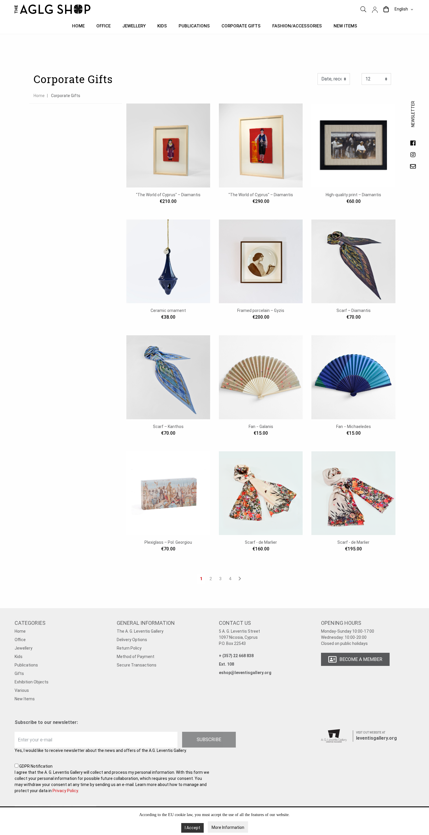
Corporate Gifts (241, 26)
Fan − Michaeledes (353, 426)
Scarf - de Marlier (261, 542)
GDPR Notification (112, 778)
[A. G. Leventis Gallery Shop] (52, 9)
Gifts (19, 673)
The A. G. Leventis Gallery (140, 631)
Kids (162, 26)
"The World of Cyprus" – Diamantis (168, 194)
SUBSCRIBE (209, 739)
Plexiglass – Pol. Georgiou (168, 542)
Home (78, 26)
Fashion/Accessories (297, 26)
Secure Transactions (136, 665)
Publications (194, 26)
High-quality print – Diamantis (353, 194)
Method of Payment (135, 656)
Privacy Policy (65, 790)
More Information (228, 827)
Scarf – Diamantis (353, 310)
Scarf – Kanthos (168, 426)
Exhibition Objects (31, 682)
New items (345, 26)
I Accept (192, 827)
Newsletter (413, 120)
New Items (25, 699)
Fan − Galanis (261, 426)
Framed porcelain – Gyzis (260, 310)
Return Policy (129, 648)
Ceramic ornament (168, 310)
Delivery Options (132, 639)
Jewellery (134, 26)
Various (22, 690)
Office (103, 26)
